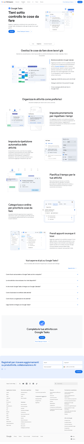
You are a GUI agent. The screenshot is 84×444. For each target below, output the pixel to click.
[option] (33, 44)
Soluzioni (17, 2)
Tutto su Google (27, 436)
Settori (28, 2)
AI (32, 2)
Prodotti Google (35, 436)
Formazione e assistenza (70, 390)
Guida (41, 436)
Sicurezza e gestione (26, 390)
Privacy (15, 436)
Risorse (41, 2)
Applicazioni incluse (11, 390)
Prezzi (37, 2)
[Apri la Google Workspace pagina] (7, 2)
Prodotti (23, 2)
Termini (20, 436)
